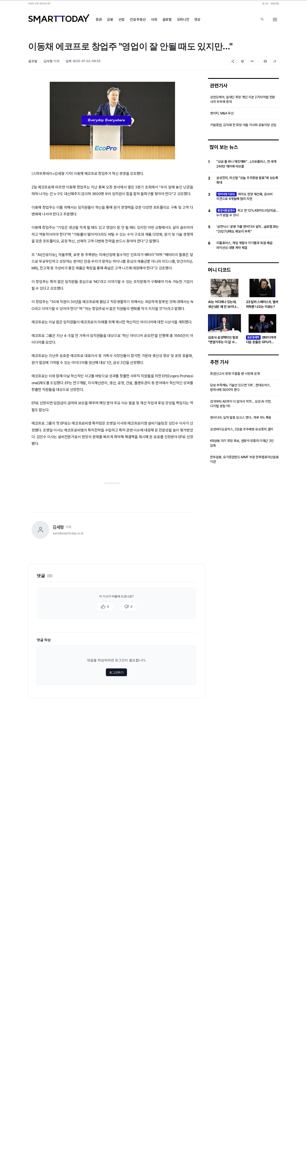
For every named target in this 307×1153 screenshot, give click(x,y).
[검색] (262, 19)
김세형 (58, 527)
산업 (121, 19)
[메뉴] (275, 19)
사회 (154, 19)
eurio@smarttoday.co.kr (68, 533)
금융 (110, 19)
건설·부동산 (138, 19)
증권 (99, 19)
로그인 (265, 3)
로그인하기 (116, 672)
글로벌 (167, 19)
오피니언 (183, 19)
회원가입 (275, 3)
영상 (197, 19)
